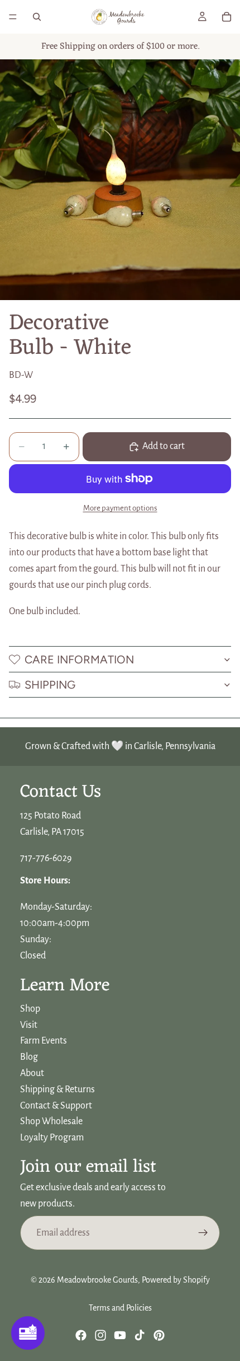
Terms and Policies (120, 1307)
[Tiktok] (139, 1335)
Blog (29, 1057)
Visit (28, 1024)
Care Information (79, 659)
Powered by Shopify (176, 1279)
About (32, 1073)
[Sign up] (203, 1233)
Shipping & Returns (57, 1089)
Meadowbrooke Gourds (97, 1279)
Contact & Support (56, 1105)
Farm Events (43, 1041)
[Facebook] (81, 1335)
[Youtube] (120, 1335)
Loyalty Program (52, 1138)
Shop (30, 1009)
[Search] (37, 16)
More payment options (120, 508)
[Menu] (13, 17)
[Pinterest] (159, 1335)
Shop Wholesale (51, 1121)
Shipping (50, 684)
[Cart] (226, 16)
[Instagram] (100, 1335)
